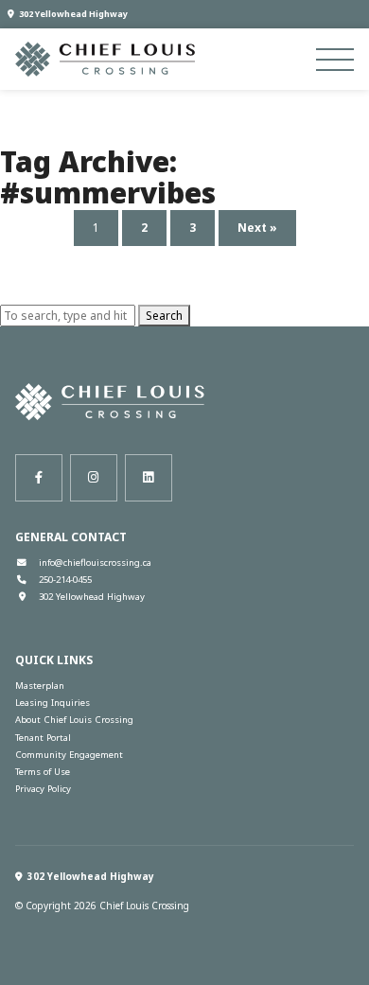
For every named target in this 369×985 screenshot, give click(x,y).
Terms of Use (42, 771)
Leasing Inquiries (52, 702)
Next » (257, 228)
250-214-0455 (65, 579)
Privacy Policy (43, 789)
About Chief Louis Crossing (74, 719)
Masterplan (39, 685)
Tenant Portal (43, 737)
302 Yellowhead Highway (73, 14)
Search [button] (164, 316)
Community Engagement (69, 754)
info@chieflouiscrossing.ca (95, 562)
